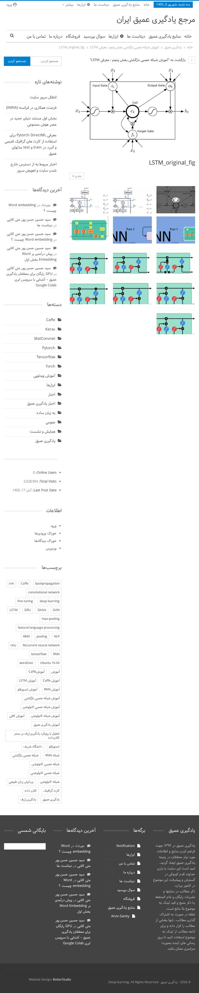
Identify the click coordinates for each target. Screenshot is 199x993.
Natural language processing (39, 627)
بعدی (78, 176)
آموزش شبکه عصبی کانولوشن (41, 707)
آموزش (55, 672)
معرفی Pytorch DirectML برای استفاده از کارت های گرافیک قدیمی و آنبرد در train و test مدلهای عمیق (30, 144)
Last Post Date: (44, 490)
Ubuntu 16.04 (50, 663)
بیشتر (68, 5)
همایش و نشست (42, 432)
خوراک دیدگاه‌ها (45, 541)
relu (13, 645)
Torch (50, 367)
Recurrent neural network (41, 645)
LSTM (14, 610)
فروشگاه (73, 36)
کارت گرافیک (52, 790)
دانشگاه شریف (32, 746)
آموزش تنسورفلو (27, 689)
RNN (56, 654)
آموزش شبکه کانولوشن (45, 716)
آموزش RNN (52, 689)
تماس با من (36, 36)
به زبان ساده (46, 413)
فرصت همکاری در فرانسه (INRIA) (31, 108)
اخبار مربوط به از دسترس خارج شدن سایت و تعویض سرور (33, 167)
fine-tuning (25, 601)
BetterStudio (62, 979)
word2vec (26, 663)
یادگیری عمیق (45, 441)
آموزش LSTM (27, 680)
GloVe (42, 610)
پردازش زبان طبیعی (21, 782)
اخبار (51, 395)
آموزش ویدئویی (44, 376)
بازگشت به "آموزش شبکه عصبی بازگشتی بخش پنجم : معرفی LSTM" (138, 60)
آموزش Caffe (51, 680)
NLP (57, 636)
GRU (27, 610)
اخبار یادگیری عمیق (41, 404)
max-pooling (51, 619)
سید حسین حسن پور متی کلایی (29, 220)
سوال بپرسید (94, 36)
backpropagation (47, 583)
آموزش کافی (16, 716)
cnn (11, 583)
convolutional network (44, 592)
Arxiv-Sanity (120, 916)
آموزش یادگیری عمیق (47, 724)
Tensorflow (46, 357)
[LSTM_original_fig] (132, 199)
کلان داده (31, 790)
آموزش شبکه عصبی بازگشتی (42, 698)
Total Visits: (47, 482)
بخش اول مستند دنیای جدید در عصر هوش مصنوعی (33, 121)
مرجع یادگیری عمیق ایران (156, 19)
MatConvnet (44, 339)
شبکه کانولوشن (50, 782)
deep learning (50, 601)
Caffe (50, 320)
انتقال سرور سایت (43, 97)
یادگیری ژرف (28, 799)
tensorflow (38, 654)
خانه (147, 5)
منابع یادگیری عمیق (126, 5)
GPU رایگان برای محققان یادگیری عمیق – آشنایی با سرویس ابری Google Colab (31, 279)
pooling (42, 636)
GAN (56, 610)
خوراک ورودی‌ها (45, 533)
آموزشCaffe (37, 672)
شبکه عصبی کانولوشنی (45, 773)
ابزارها (81, 5)
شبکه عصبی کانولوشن (46, 764)
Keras (50, 329)
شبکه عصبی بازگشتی (25, 755)
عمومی (50, 422)
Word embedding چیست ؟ (32, 208)
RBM (26, 636)
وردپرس (51, 549)
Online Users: (45, 473)
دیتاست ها (101, 5)
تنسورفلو (54, 746)
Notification (125, 846)
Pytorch (48, 348)
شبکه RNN (52, 755)
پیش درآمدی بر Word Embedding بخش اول (39, 257)
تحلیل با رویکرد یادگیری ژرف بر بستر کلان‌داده (37, 735)
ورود (53, 526)
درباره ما (55, 36)
